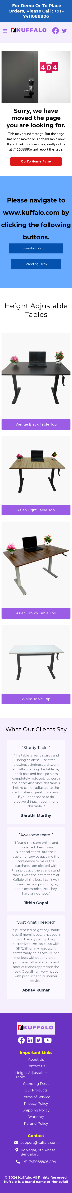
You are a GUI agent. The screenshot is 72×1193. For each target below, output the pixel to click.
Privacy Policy (36, 1103)
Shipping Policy (36, 1110)
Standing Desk (36, 1084)
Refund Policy (36, 1123)
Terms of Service (36, 1097)
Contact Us (36, 1066)
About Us (36, 1059)
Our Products (36, 1090)
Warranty (36, 1117)
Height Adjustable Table (31, 1075)
